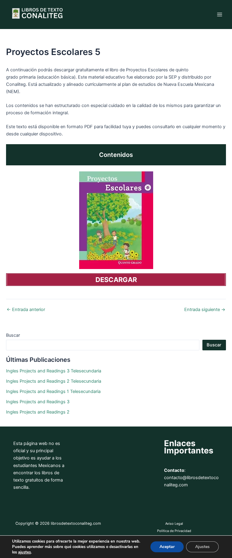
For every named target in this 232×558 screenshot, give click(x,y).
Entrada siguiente (204, 309)
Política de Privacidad (174, 531)
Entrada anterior (26, 309)
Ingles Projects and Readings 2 (37, 412)
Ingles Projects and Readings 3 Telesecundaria (53, 371)
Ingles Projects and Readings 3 (37, 401)
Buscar (13, 335)
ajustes (24, 552)
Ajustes (202, 547)
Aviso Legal (174, 523)
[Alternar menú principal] (219, 14)
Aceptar (167, 547)
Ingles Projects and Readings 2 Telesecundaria (53, 381)
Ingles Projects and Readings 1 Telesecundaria (53, 391)
